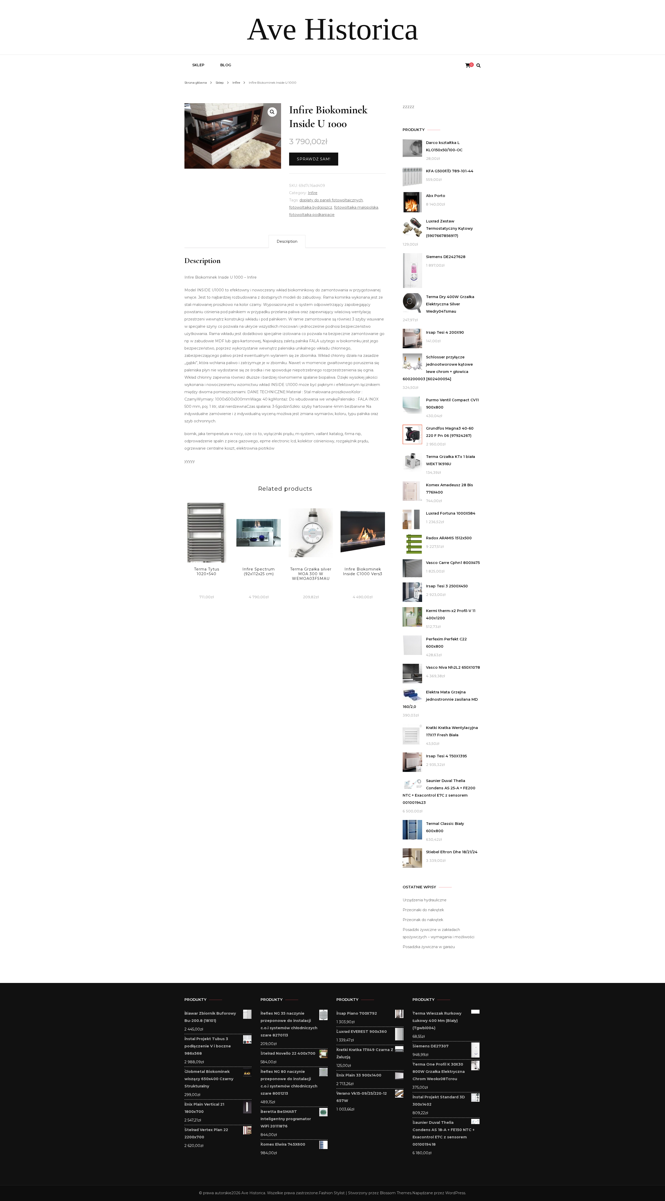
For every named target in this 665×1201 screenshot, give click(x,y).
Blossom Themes (395, 1193)
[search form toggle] (478, 65)
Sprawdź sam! (313, 159)
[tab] (287, 241)
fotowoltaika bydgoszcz (310, 207)
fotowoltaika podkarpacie (312, 214)
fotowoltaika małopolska (356, 207)
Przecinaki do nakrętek (423, 910)
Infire (312, 193)
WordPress (455, 1193)
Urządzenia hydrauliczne (425, 900)
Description (287, 241)
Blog (225, 65)
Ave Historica (332, 29)
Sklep (198, 65)
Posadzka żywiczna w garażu (429, 946)
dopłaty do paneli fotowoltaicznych (331, 200)
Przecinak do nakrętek (423, 919)
